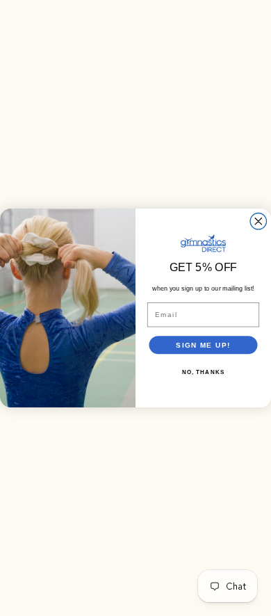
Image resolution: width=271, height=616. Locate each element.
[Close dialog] (258, 221)
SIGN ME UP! (203, 344)
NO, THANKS (203, 371)
